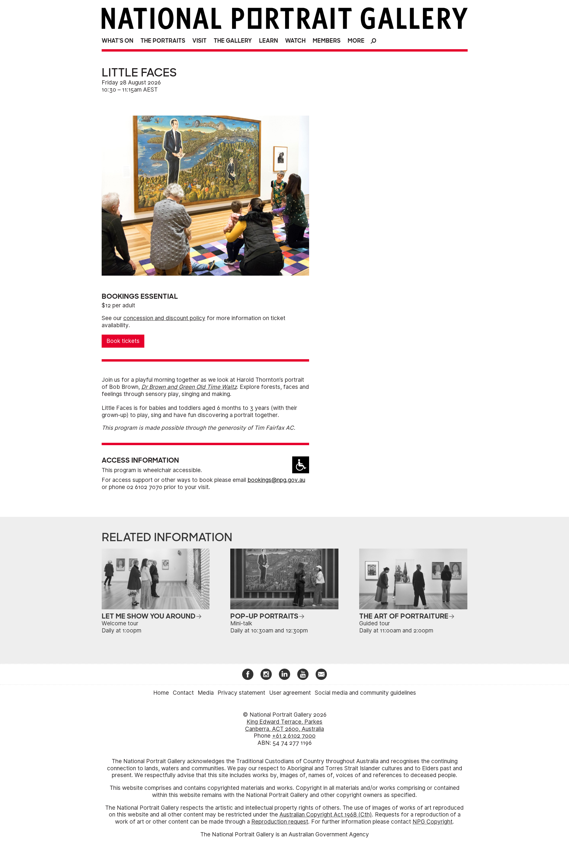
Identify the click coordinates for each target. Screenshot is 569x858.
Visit (199, 40)
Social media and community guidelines (365, 692)
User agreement (290, 692)
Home (161, 692)
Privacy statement (241, 692)
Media (206, 692)
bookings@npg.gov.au (276, 480)
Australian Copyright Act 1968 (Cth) (325, 814)
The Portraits (162, 40)
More (356, 40)
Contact (183, 692)
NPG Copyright (433, 821)
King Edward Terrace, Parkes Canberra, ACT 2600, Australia (284, 725)
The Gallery (233, 40)
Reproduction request (279, 821)
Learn (268, 40)
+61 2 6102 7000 (294, 735)
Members (327, 40)
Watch (295, 40)
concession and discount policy (164, 318)
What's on (117, 40)
